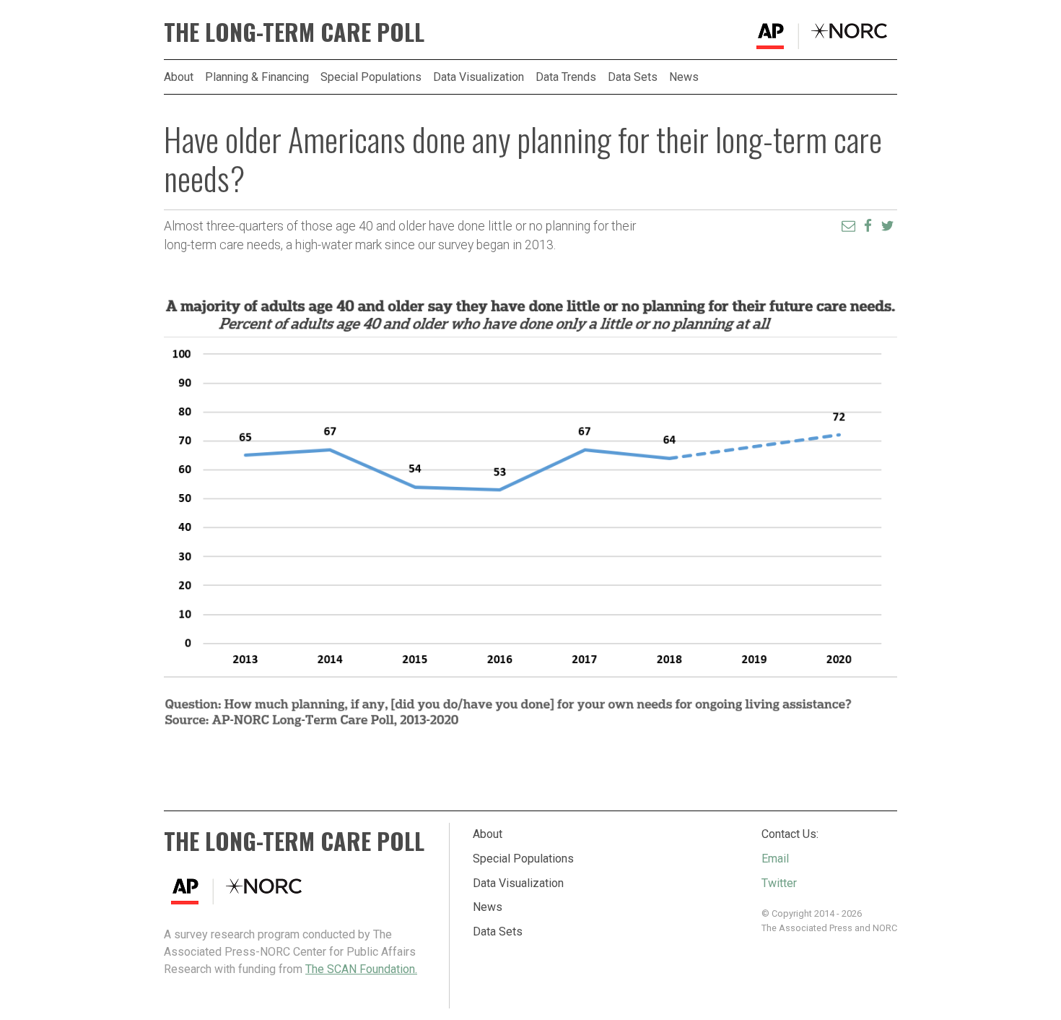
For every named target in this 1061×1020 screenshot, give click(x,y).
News (684, 78)
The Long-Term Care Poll (294, 31)
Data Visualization (478, 78)
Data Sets (633, 78)
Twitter (779, 883)
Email (775, 858)
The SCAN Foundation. (361, 969)
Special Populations (371, 78)
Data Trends (566, 78)
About (178, 78)
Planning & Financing (257, 78)
